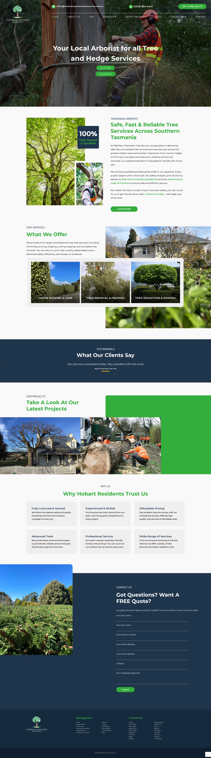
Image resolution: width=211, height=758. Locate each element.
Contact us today (154, 194)
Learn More (124, 209)
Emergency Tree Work (82, 732)
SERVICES (108, 16)
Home (78, 722)
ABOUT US (74, 16)
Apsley (131, 736)
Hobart (131, 722)
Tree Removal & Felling (83, 728)
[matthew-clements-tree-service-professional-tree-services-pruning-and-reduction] (40, 445)
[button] (1, 361)
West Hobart (132, 726)
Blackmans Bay (158, 722)
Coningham (157, 730)
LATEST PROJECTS (135, 16)
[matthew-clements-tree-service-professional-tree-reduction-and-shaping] (155, 282)
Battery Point (133, 728)
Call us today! (105, 68)
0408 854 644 (143, 6)
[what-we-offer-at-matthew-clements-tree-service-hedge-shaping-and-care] (55, 282)
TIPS (91, 16)
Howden (156, 736)
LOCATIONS (177, 16)
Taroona (156, 726)
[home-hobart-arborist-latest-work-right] (121, 445)
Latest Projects (80, 724)
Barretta (156, 728)
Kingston (131, 738)
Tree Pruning (80, 726)
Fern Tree (157, 734)
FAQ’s (159, 16)
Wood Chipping (106, 728)
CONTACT (200, 16)
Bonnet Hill (157, 724)
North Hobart (132, 724)
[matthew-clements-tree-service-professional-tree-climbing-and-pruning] (105, 282)
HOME (55, 16)
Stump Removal (106, 730)
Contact (104, 724)
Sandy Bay (132, 732)
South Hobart (133, 730)
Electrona (157, 732)
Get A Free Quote (105, 74)
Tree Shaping (105, 726)
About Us (104, 722)
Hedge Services (80, 730)
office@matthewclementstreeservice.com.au (79, 6)
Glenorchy (132, 734)
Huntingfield (158, 738)
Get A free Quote (192, 6)
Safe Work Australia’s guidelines (140, 179)
